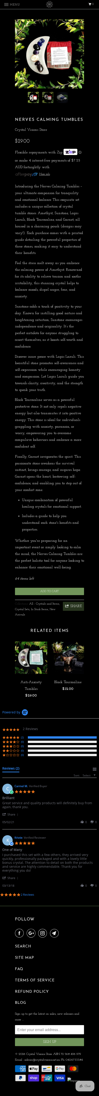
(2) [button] (22, 737)
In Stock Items (39, 609)
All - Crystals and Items (44, 603)
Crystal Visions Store (31, 130)
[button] (11, 814)
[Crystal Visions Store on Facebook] (20, 933)
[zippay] (74, 1080)
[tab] (10, 769)
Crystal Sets (22, 609)
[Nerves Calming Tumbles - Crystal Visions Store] (49, 53)
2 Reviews (27, 895)
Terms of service (35, 980)
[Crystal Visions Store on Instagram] (43, 933)
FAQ (19, 969)
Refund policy (32, 992)
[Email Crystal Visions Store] (55, 933)
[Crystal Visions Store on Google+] (32, 933)
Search (23, 946)
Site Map (24, 958)
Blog (20, 1003)
